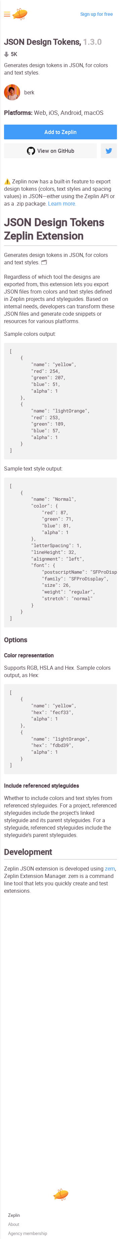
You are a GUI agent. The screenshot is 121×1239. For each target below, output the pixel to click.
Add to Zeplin (60, 132)
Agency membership (27, 1233)
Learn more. (62, 203)
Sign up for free (96, 14)
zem (110, 868)
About (13, 1224)
